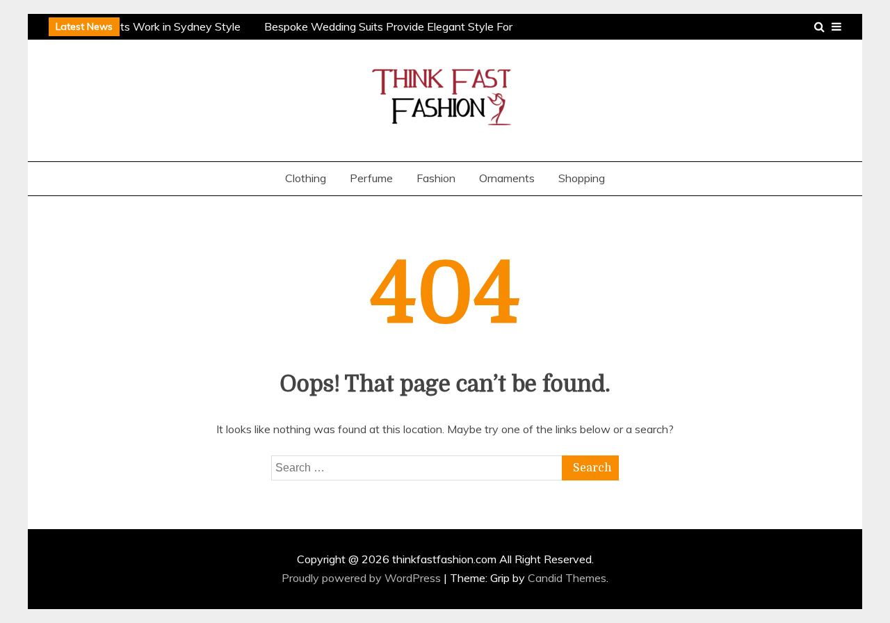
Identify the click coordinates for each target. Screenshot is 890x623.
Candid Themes (567, 578)
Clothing (305, 178)
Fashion (435, 178)
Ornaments (507, 178)
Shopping (581, 178)
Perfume (371, 178)
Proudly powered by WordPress (363, 578)
